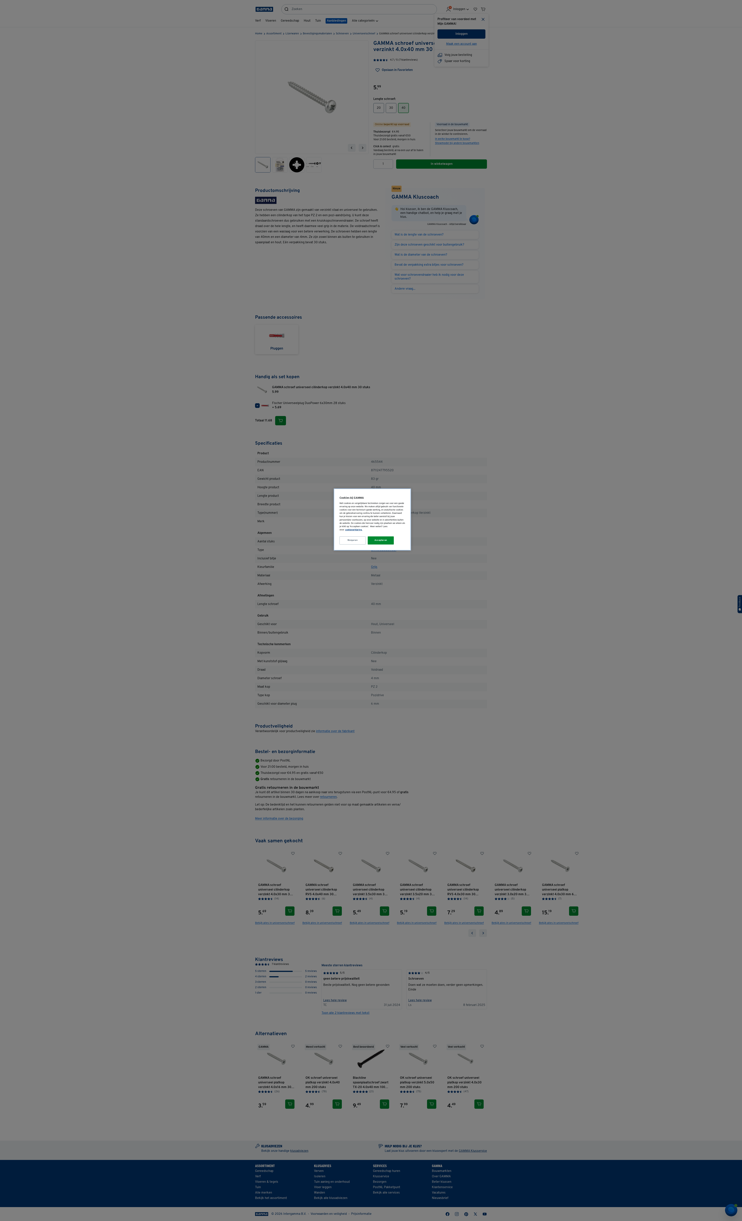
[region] (372, 519)
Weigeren (352, 540)
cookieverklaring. (353, 530)
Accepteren (380, 540)
